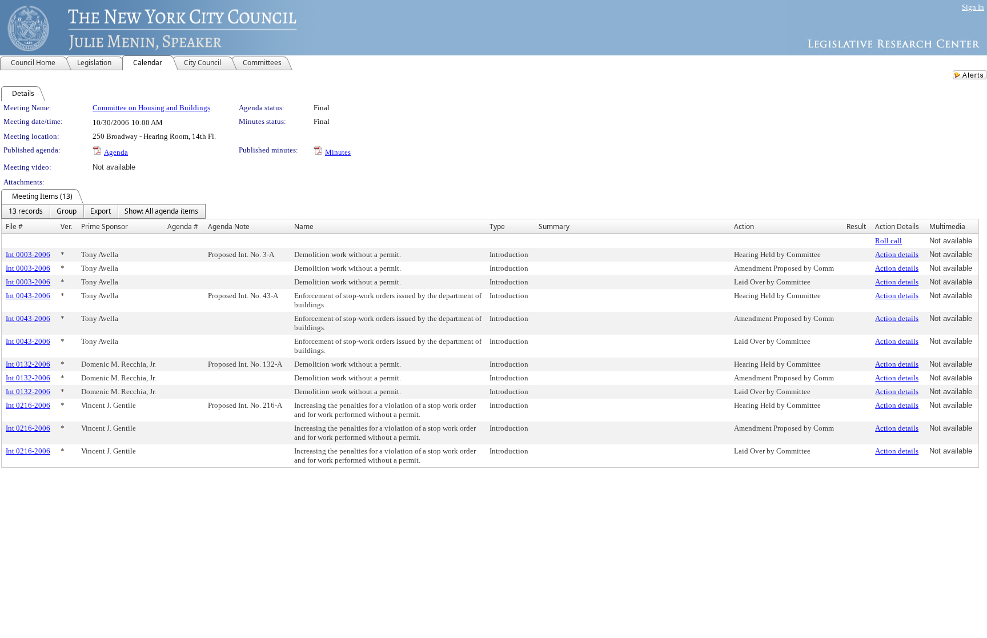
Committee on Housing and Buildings (151, 107)
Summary (554, 226)
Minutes (338, 152)
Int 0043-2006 (28, 295)
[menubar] (103, 211)
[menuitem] (26, 211)
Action (744, 226)
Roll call (888, 240)
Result (856, 226)
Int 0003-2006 (28, 254)
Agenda (116, 152)
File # (14, 226)
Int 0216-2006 (28, 405)
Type (497, 226)
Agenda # (182, 226)
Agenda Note (229, 226)
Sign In (973, 7)
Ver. (66, 226)
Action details (896, 254)
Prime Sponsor (104, 226)
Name (304, 226)
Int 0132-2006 (28, 364)
